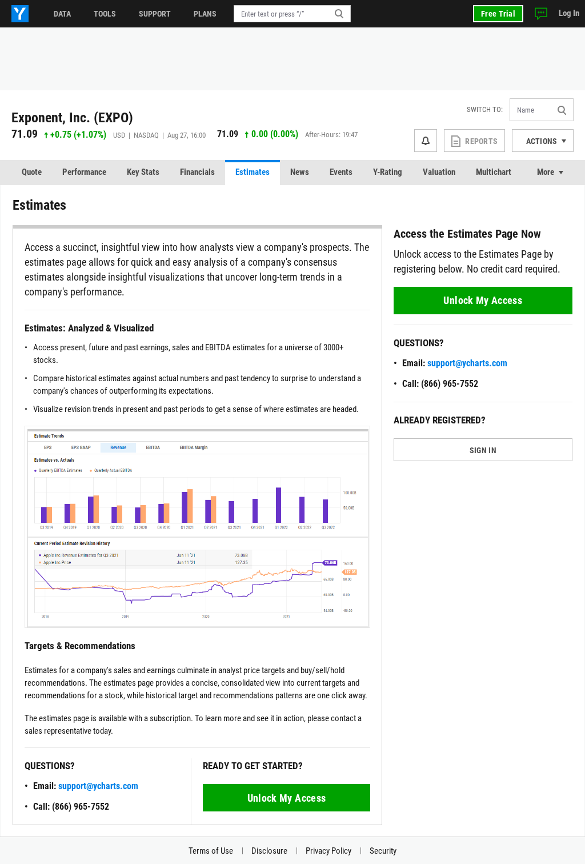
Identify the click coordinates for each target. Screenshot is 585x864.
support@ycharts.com (98, 786)
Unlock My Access (286, 798)
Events (341, 172)
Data (62, 13)
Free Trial (498, 13)
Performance (84, 172)
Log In (569, 13)
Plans (205, 13)
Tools (105, 13)
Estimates (252, 172)
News (299, 172)
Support (155, 13)
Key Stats (143, 172)
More (545, 172)
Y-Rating (387, 172)
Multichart (493, 172)
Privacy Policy (328, 851)
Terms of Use (211, 851)
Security (383, 851)
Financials (197, 172)
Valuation (439, 172)
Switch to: (485, 109)
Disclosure (269, 851)
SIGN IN (483, 450)
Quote (32, 172)
